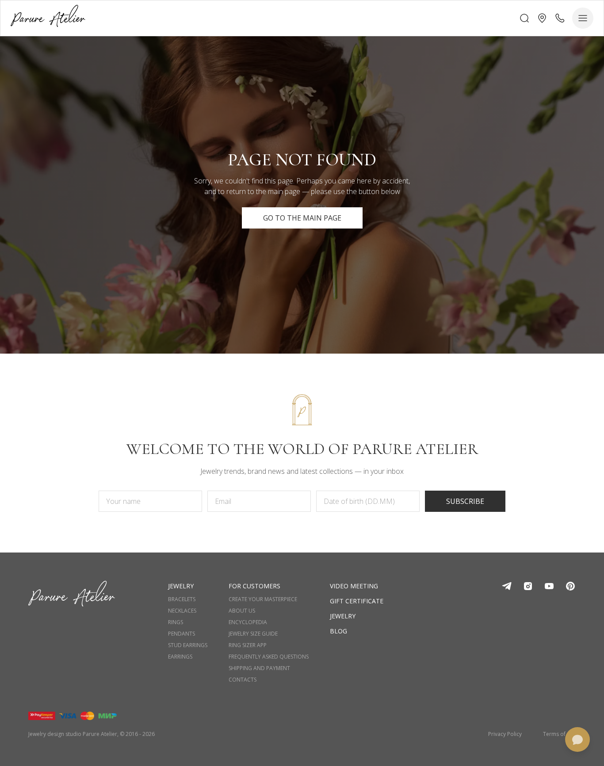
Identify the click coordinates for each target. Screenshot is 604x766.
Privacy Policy (505, 734)
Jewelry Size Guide (253, 633)
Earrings (180, 656)
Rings (175, 622)
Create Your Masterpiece (263, 599)
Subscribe (465, 501)
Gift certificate (356, 601)
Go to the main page (302, 218)
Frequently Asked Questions (269, 656)
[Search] (524, 18)
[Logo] (48, 18)
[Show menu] (582, 18)
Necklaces (182, 610)
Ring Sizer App (248, 645)
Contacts (242, 679)
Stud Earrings (187, 645)
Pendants (181, 633)
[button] (542, 18)
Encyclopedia (248, 622)
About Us (242, 610)
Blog (338, 631)
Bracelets (181, 599)
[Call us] (559, 18)
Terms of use (559, 734)
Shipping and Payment (259, 668)
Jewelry (343, 616)
